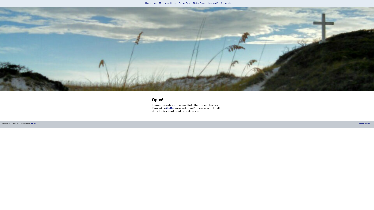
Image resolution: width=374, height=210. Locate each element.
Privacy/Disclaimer (364, 123)
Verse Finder (170, 3)
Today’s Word (184, 3)
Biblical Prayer (199, 3)
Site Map (170, 108)
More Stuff (213, 3)
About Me (157, 3)
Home (148, 3)
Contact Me (226, 3)
